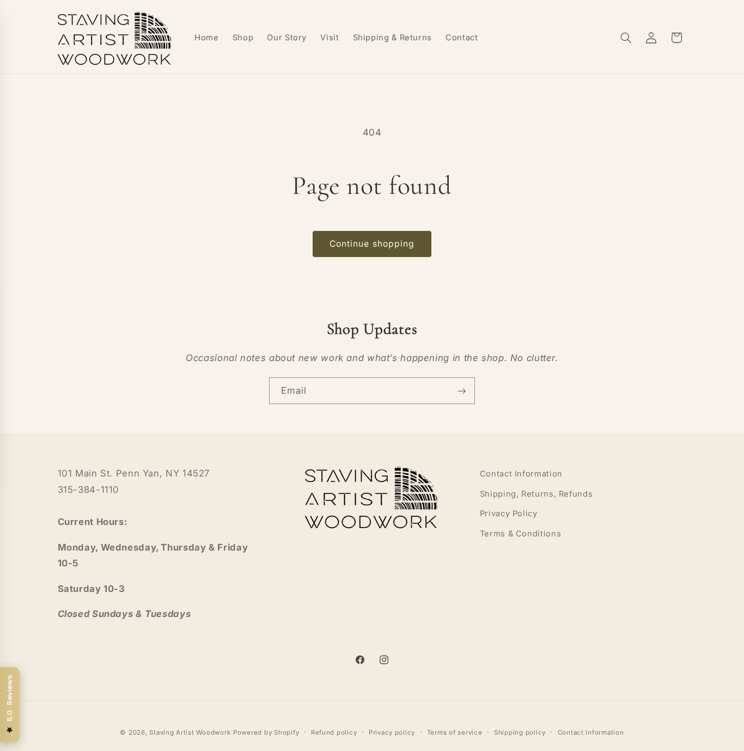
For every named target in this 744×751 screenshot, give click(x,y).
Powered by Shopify (266, 732)
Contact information (591, 732)
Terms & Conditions (520, 533)
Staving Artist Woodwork (189, 732)
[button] (625, 37)
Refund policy (334, 732)
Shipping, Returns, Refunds (536, 493)
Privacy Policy (509, 513)
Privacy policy (392, 732)
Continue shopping (372, 244)
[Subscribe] (461, 390)
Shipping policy (520, 732)
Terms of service (455, 732)
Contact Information (521, 474)
